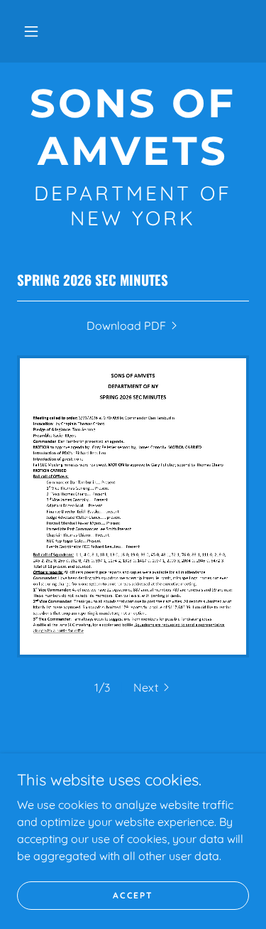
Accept (133, 895)
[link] (133, 127)
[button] (31, 31)
